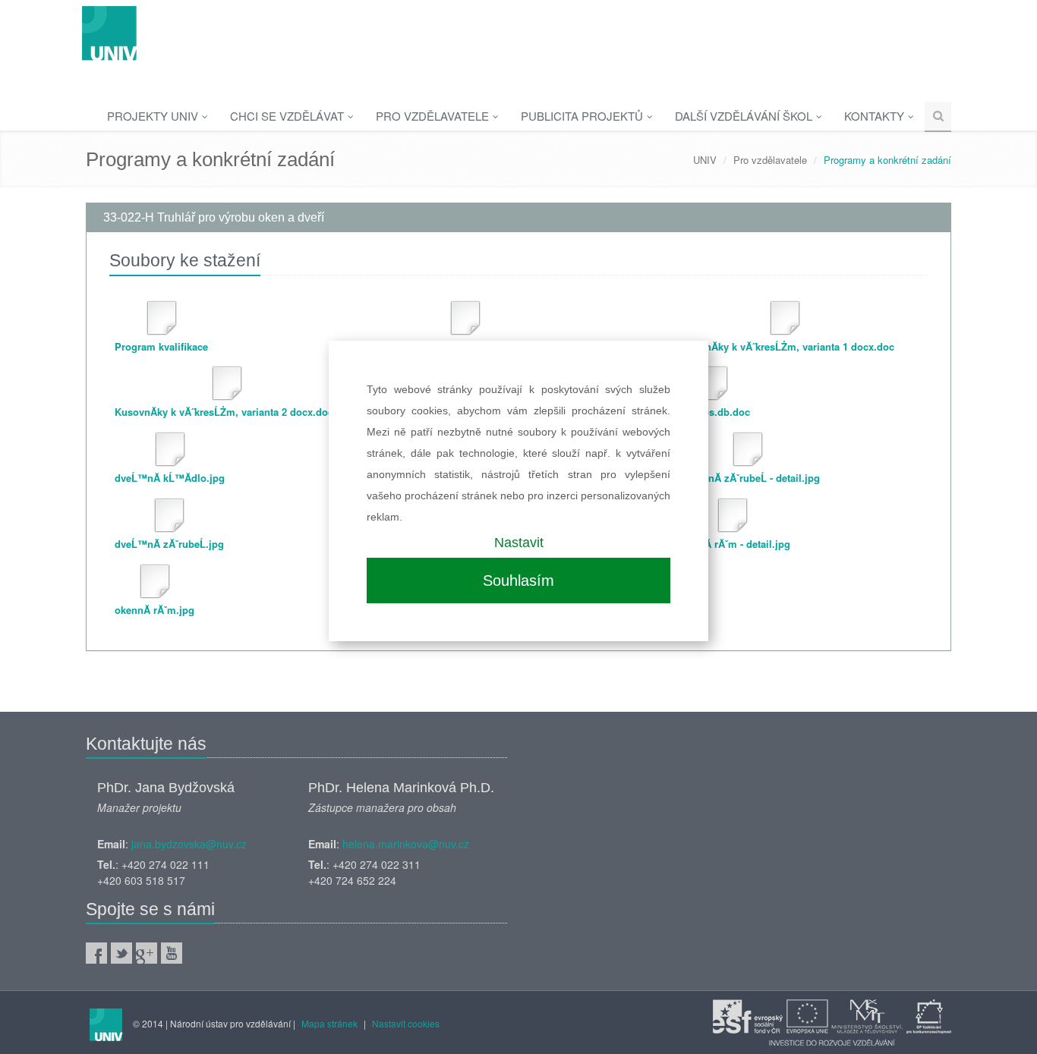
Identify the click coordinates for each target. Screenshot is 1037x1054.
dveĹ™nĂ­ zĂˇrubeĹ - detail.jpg (748, 477)
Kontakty (875, 116)
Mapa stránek (329, 1023)
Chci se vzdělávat (288, 116)
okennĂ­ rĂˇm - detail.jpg (733, 543)
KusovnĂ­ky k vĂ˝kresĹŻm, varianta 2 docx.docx (227, 411)
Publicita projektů (583, 116)
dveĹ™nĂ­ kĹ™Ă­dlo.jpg (170, 477)
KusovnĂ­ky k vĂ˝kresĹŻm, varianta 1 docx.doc (785, 346)
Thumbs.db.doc (713, 411)
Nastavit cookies (406, 1023)
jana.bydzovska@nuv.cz (189, 843)
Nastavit (519, 542)
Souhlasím (518, 580)
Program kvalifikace (161, 346)
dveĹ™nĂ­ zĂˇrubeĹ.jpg (169, 543)
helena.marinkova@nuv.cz (405, 843)
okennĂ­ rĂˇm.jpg (154, 610)
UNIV (705, 160)
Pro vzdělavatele (434, 116)
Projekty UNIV (154, 116)
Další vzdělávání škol (745, 116)
